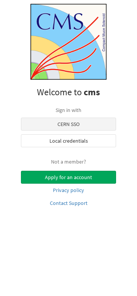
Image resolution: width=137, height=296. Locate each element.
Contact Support (69, 203)
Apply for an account (68, 177)
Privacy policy (68, 190)
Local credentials (68, 140)
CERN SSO (68, 124)
